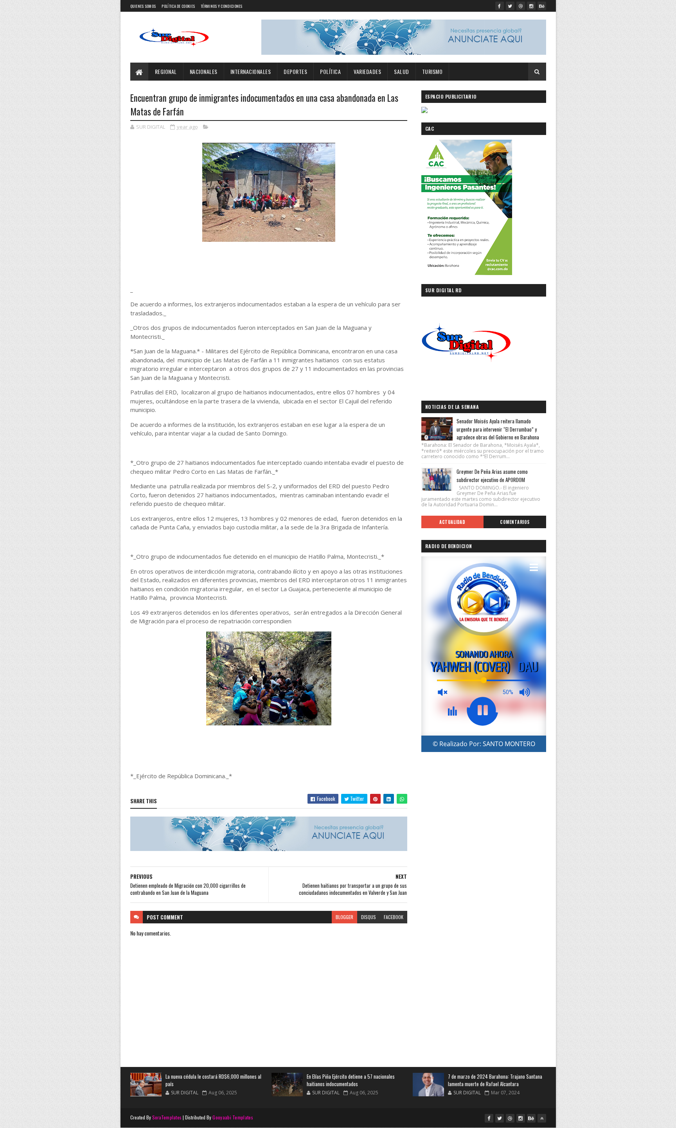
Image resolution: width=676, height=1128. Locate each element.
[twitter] (510, 6)
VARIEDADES (367, 71)
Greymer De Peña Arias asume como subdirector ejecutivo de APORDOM (492, 476)
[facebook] (499, 6)
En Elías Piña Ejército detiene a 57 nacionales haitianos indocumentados (351, 1080)
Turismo (432, 71)
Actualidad (452, 522)
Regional (166, 71)
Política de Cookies (178, 6)
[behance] (542, 6)
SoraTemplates (167, 1117)
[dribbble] (520, 6)
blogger (344, 917)
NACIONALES (204, 71)
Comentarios (515, 522)
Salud (401, 71)
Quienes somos (143, 6)
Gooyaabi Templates (232, 1117)
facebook (393, 917)
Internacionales (250, 71)
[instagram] (531, 6)
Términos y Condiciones (222, 6)
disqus (368, 917)
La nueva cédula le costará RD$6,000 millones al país (213, 1080)
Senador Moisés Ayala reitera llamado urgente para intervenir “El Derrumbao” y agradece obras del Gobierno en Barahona (498, 429)
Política (330, 71)
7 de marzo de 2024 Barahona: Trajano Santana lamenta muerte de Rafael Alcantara (495, 1080)
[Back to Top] (542, 1118)
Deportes (295, 71)
